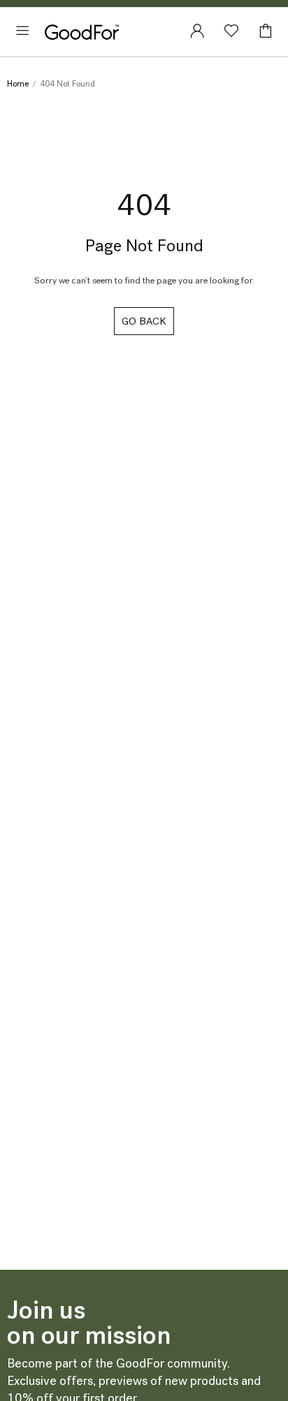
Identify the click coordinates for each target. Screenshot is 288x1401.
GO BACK (144, 321)
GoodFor (82, 32)
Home (18, 84)
